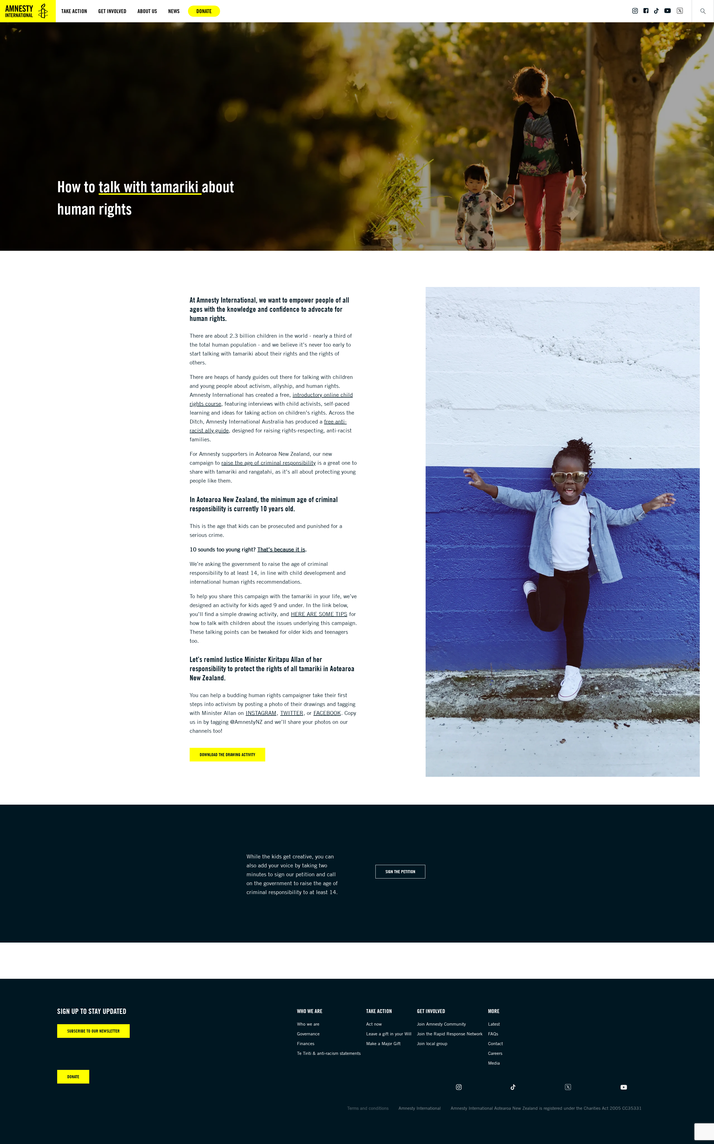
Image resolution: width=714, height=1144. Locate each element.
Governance (308, 1033)
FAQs (493, 1033)
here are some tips (319, 614)
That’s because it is (281, 549)
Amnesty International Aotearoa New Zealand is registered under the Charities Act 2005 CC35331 (546, 1108)
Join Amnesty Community (441, 1024)
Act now (374, 1024)
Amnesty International (420, 1108)
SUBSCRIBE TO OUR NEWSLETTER (93, 1031)
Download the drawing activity (227, 754)
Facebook (327, 713)
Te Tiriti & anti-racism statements (329, 1053)
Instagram (261, 713)
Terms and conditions (368, 1108)
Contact (495, 1043)
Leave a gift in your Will (388, 1033)
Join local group (432, 1043)
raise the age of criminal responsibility (268, 462)
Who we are (308, 1024)
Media (494, 1063)
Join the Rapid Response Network (450, 1033)
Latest (494, 1024)
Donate (204, 11)
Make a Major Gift (383, 1043)
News (174, 11)
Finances (305, 1043)
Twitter (291, 713)
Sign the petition (400, 871)
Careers (495, 1053)
